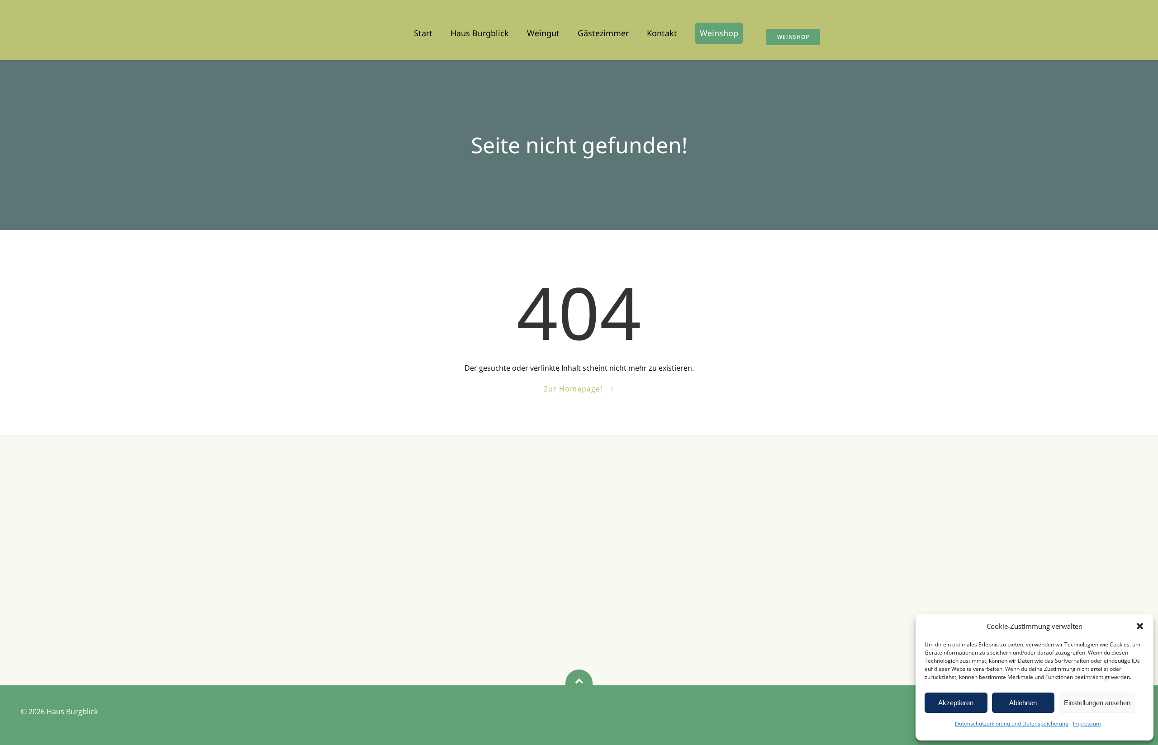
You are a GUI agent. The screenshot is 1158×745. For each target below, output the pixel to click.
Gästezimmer (603, 33)
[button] (1139, 626)
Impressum (1087, 723)
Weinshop (719, 33)
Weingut (543, 33)
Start (423, 33)
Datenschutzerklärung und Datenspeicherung (1011, 723)
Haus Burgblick (480, 33)
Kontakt (662, 33)
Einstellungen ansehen (1097, 703)
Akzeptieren (955, 703)
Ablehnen (1023, 703)
